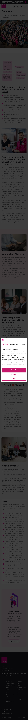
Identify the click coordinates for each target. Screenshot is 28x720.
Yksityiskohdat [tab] (14, 344)
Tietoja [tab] (23, 344)
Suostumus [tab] (5, 344)
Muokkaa (13, 374)
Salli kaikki (14, 369)
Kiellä (14, 378)
